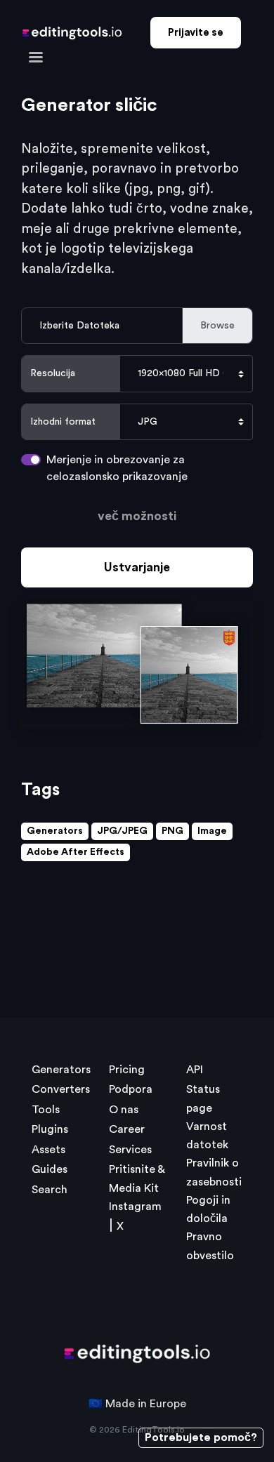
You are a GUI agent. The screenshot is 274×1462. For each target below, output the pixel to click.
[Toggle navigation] (36, 56)
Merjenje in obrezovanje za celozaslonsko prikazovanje (117, 468)
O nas (123, 1109)
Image (212, 831)
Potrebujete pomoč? (201, 1437)
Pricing (127, 1069)
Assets (48, 1149)
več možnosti (137, 516)
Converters (61, 1089)
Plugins (50, 1129)
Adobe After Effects (75, 852)
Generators (55, 831)
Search (49, 1189)
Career (127, 1129)
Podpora (130, 1089)
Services (130, 1149)
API (194, 1069)
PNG (172, 831)
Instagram (135, 1206)
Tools (46, 1109)
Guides (49, 1169)
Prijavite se (195, 32)
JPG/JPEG (122, 831)
